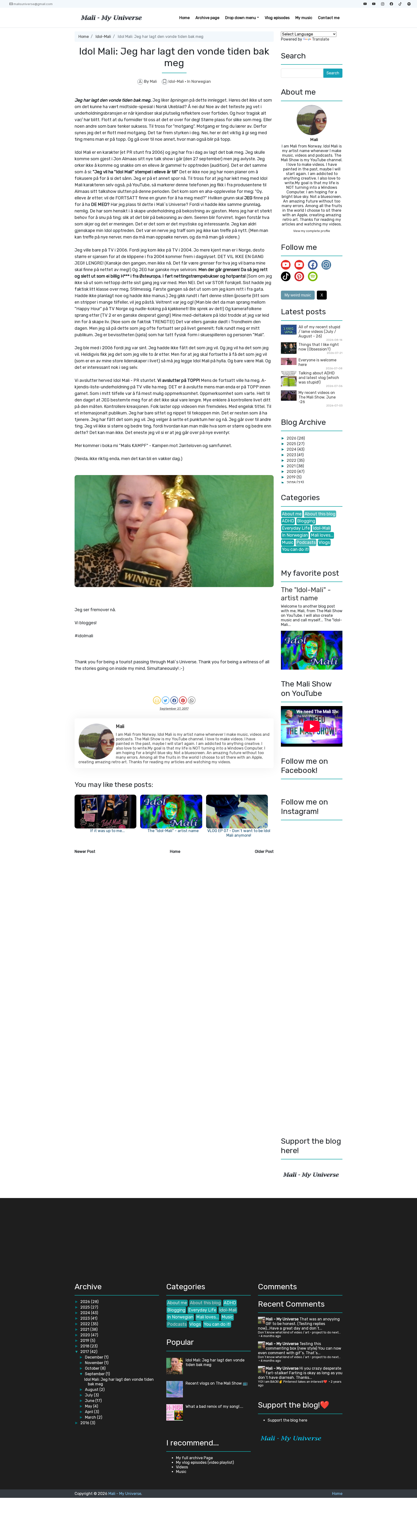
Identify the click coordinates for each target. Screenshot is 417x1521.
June (90, 1400)
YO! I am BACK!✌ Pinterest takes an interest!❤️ (293, 1381)
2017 (85, 1351)
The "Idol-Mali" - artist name (173, 830)
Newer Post (85, 851)
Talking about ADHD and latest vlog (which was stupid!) (319, 378)
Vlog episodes (277, 17)
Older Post (264, 851)
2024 (292, 449)
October (92, 1368)
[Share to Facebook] (174, 700)
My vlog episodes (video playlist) (205, 1462)
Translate (320, 39)
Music (287, 542)
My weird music (298, 295)
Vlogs (324, 542)
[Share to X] (165, 700)
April (89, 1411)
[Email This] (157, 700)
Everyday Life (296, 528)
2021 (292, 466)
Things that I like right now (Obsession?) (319, 346)
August (92, 1389)
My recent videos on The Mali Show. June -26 (317, 397)
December (94, 1357)
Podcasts (306, 542)
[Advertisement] (115, 1237)
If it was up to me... (107, 830)
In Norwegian (199, 81)
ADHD (288, 521)
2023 (292, 455)
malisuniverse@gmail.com (33, 4)
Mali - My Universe (282, 1319)
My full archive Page (194, 1458)
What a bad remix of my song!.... (214, 1406)
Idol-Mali (103, 36)
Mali (314, 139)
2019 (292, 477)
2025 (292, 444)
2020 (292, 471)
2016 (85, 1423)
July (89, 1395)
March (91, 1417)
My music (303, 17)
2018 (292, 482)
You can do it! (295, 549)
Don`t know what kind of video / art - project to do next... (299, 1332)
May (89, 1406)
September (95, 1374)
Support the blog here (287, 1420)
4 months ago (271, 1336)
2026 (292, 438)
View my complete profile (311, 231)
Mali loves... (322, 535)
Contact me (329, 17)
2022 (292, 460)
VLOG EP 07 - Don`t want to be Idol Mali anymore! (238, 833)
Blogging (306, 521)
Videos (182, 1467)
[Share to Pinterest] (183, 700)
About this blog (320, 514)
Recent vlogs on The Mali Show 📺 (217, 1383)
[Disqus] (174, 920)
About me (292, 514)
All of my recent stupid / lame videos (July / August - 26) (319, 331)
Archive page (207, 17)
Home (184, 17)
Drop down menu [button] (240, 17)
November (94, 1362)
